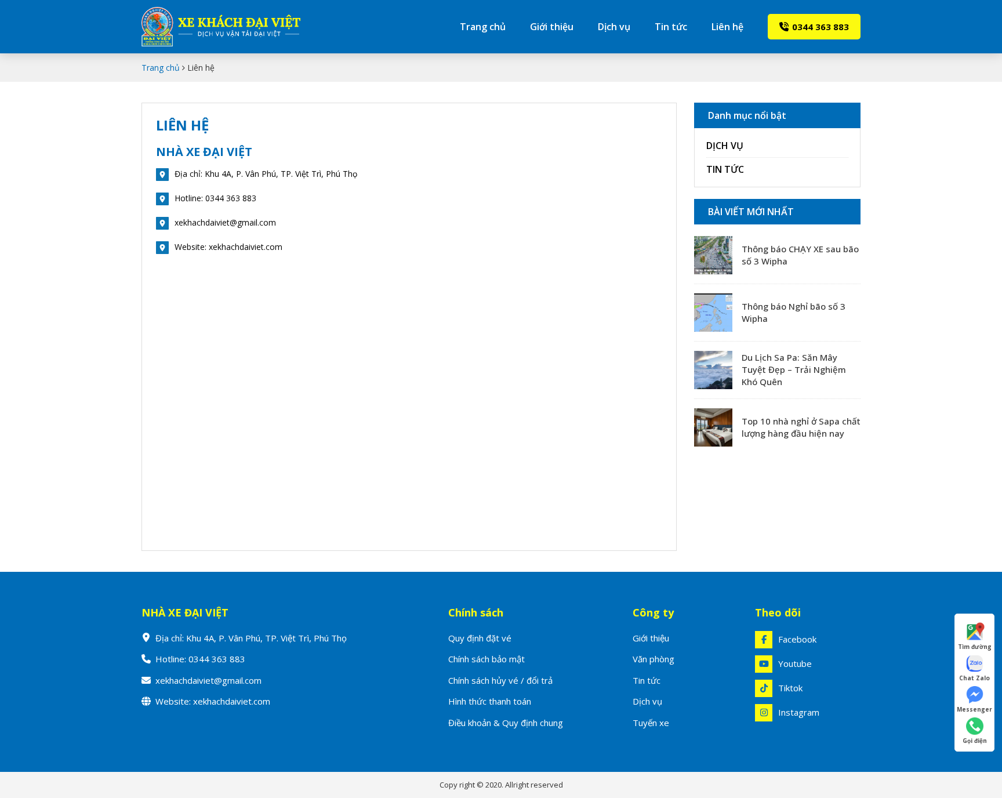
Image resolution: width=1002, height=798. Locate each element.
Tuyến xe (651, 722)
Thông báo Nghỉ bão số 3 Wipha (793, 312)
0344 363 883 (820, 26)
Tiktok (790, 688)
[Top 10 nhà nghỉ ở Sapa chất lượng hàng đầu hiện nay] (713, 427)
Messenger (974, 709)
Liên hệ (727, 26)
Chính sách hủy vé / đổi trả (500, 680)
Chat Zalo (974, 678)
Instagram (798, 712)
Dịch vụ (614, 26)
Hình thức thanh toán (489, 701)
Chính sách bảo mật (486, 659)
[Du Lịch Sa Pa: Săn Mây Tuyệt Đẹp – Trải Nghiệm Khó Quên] (713, 370)
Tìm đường (975, 647)
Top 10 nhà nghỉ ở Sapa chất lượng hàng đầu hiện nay (801, 427)
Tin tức (671, 26)
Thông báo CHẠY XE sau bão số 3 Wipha (800, 255)
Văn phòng (653, 659)
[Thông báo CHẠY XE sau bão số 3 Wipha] (713, 255)
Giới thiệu (551, 26)
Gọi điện (975, 741)
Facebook (797, 639)
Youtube (795, 663)
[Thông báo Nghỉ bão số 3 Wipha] (713, 312)
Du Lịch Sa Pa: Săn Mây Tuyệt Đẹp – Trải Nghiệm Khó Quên (794, 369)
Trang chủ (483, 26)
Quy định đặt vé (479, 638)
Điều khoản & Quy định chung (505, 722)
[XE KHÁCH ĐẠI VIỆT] (234, 26)
